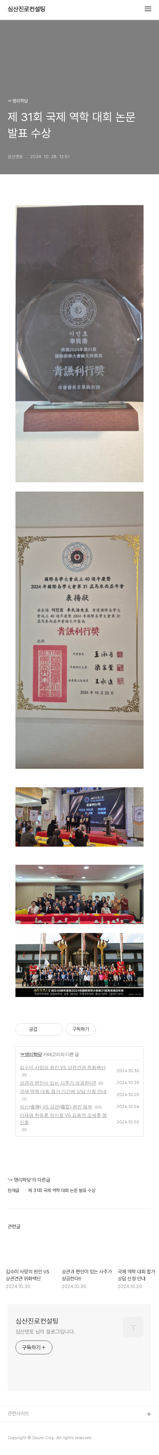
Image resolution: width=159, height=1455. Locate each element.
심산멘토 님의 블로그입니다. (45, 1332)
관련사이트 (18, 1413)
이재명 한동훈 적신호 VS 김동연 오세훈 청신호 (63, 1118)
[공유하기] (44, 1029)
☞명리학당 (31, 1054)
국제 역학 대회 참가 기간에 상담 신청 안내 (63, 1091)
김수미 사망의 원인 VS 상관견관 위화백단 (63, 1067)
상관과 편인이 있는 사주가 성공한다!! (58, 1083)
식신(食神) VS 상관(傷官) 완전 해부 (56, 1107)
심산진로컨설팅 (27, 9)
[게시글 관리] (54, 1029)
